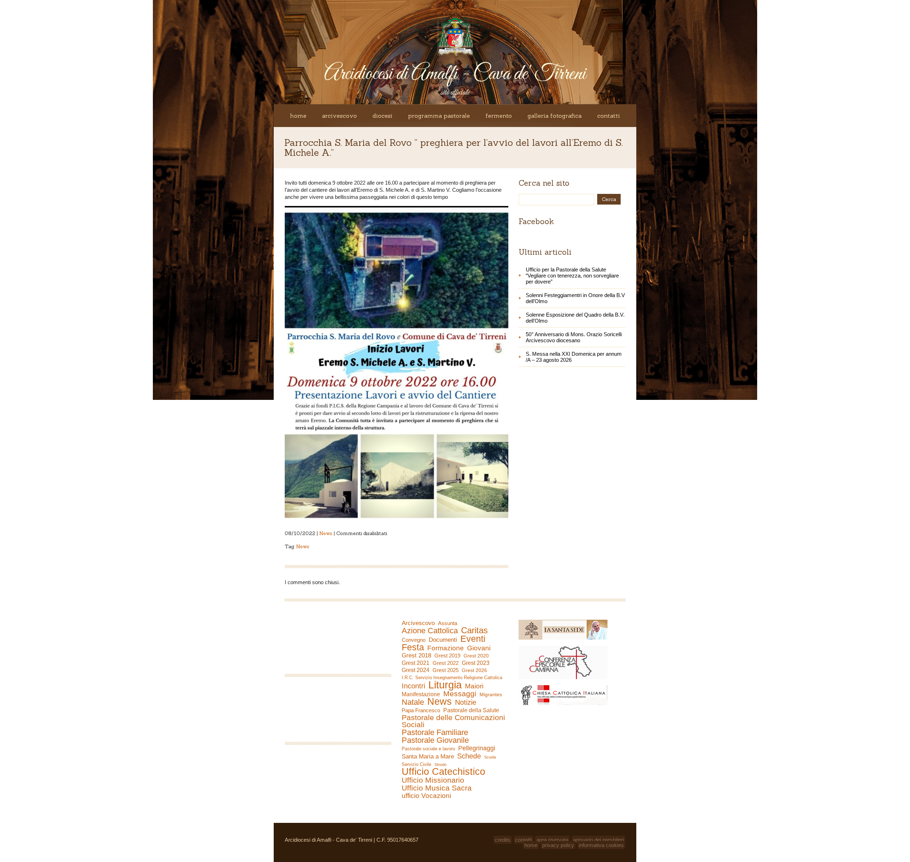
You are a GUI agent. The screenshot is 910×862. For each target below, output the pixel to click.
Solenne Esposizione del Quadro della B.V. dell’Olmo (575, 318)
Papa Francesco (421, 710)
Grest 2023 (475, 663)
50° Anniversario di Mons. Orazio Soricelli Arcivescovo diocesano (574, 337)
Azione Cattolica (430, 630)
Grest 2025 (446, 670)
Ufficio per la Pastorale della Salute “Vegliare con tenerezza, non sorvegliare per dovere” (572, 275)
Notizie (465, 702)
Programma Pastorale (439, 115)
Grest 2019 (447, 655)
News (325, 533)
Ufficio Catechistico (443, 771)
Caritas (474, 630)
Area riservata (552, 840)
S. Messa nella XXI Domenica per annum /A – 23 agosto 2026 (574, 357)
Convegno (413, 640)
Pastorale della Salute (471, 710)
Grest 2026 (474, 670)
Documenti (443, 639)
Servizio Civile (416, 764)
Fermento (499, 115)
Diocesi (382, 115)
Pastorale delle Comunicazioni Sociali (453, 721)
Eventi (473, 638)
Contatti (608, 115)
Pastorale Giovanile (435, 740)
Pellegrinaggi (476, 748)
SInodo (440, 764)
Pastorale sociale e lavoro (428, 748)
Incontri (413, 685)
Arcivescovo (339, 115)
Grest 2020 (476, 656)
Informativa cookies (601, 845)
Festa (413, 647)
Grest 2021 (415, 663)
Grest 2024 (415, 670)
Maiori (474, 686)
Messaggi (459, 693)
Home (298, 115)
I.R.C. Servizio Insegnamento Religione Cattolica (452, 677)
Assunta (447, 623)
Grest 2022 (446, 663)
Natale (413, 702)
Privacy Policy (558, 845)
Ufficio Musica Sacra (437, 788)
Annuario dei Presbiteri (598, 840)
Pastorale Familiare (435, 732)
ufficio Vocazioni (426, 795)
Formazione (445, 648)
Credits (502, 840)
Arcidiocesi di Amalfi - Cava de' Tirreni (455, 74)
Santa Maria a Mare (428, 756)
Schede (469, 756)
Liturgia (445, 684)
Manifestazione (421, 694)
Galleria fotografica (555, 115)
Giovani (479, 648)
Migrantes (491, 694)
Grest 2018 (416, 655)
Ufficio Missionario (433, 780)
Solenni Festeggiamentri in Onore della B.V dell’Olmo (575, 298)
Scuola (490, 757)
